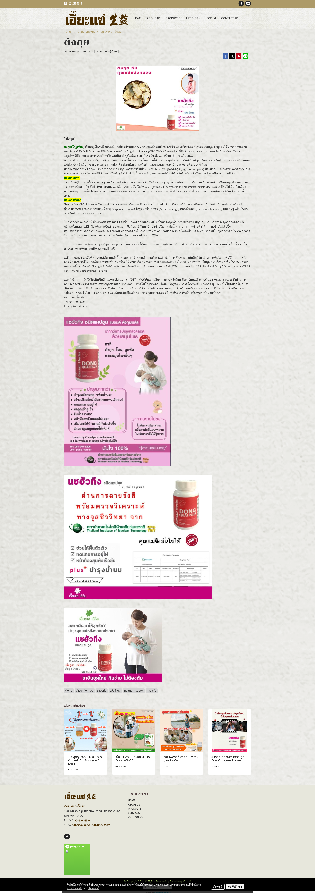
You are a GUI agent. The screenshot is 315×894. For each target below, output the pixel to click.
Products (173, 18)
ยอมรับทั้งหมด (235, 886)
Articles (192, 18)
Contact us (229, 18)
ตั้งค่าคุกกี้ (217, 886)
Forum (211, 18)
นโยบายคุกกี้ (93, 888)
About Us (153, 18)
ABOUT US (134, 804)
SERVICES (134, 812)
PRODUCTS (134, 808)
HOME (131, 800)
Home (137, 18)
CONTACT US (135, 816)
